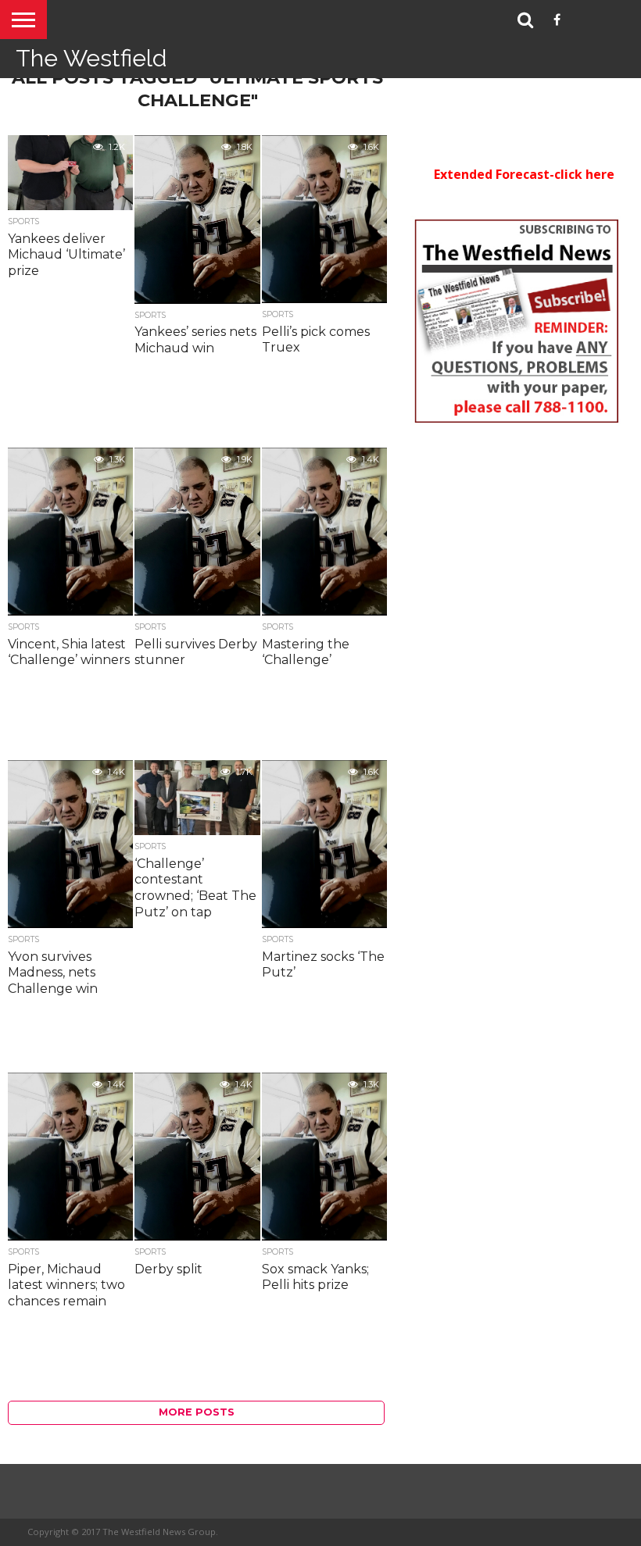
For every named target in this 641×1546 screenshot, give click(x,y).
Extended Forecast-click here (524, 174)
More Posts (197, 1412)
